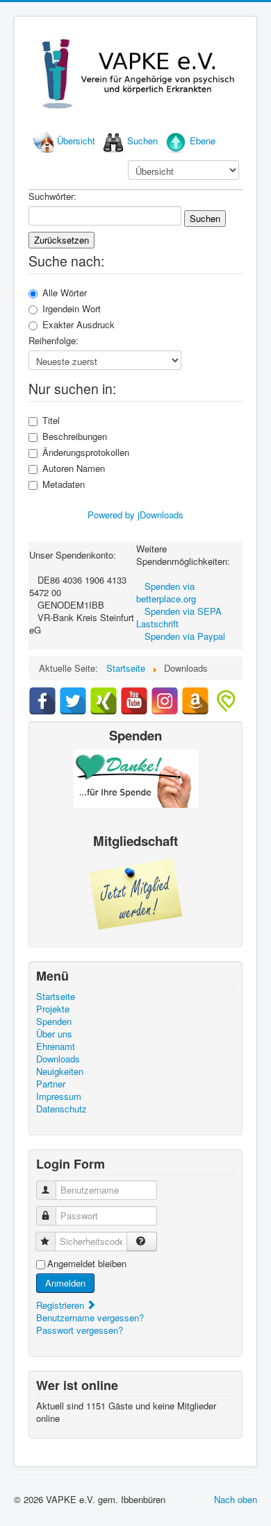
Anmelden (65, 1282)
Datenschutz (61, 1109)
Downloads (58, 1059)
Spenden (54, 1021)
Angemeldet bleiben (86, 1263)
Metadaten (63, 484)
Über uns (54, 1034)
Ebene (202, 140)
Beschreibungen (74, 436)
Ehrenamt (55, 1046)
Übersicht (76, 140)
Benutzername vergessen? (90, 1317)
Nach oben (235, 1499)
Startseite (55, 996)
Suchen (142, 140)
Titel (51, 420)
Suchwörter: (52, 196)
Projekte (52, 1009)
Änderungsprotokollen (85, 452)
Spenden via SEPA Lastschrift (179, 617)
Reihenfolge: (53, 340)
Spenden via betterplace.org (166, 592)
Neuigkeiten (59, 1071)
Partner (50, 1084)
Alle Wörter (64, 293)
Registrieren (61, 1305)
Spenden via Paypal (185, 636)
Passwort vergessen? (79, 1330)
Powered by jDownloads (135, 514)
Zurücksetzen (61, 239)
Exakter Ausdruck (78, 325)
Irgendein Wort (71, 309)
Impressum (58, 1096)
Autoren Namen (73, 468)
